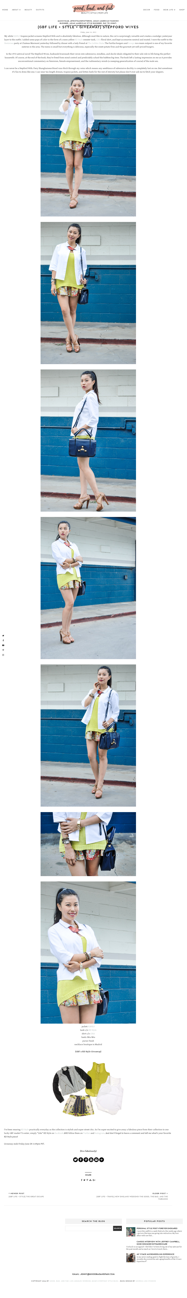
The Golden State (96, 43)
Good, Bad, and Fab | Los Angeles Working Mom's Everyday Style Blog (84, 1281)
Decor (146, 10)
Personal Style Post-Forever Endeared (157, 1228)
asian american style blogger (86, 23)
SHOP (182, 10)
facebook (59, 1133)
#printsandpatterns (81, 21)
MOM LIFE (168, 10)
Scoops (131, 43)
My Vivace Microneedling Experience (155, 1254)
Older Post (132, 1196)
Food (157, 10)
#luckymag (63, 21)
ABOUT (15, 10)
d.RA (98, 39)
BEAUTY (28, 10)
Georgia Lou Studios (146, 1281)
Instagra (99, 1133)
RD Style (79, 39)
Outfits (40, 10)
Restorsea (8, 43)
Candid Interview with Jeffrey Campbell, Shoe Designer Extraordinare (158, 1242)
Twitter (86, 1133)
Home (5, 10)
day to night (109, 23)
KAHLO (17, 36)
